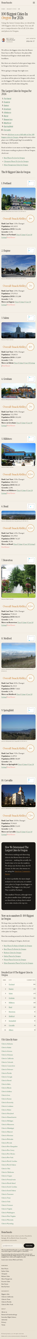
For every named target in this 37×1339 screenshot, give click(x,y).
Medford (7, 123)
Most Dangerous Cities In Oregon (16, 165)
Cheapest (4, 1274)
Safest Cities (5, 1271)
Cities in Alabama (7, 1044)
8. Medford (6, 638)
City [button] (10, 980)
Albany (11, 1030)
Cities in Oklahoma (7, 1172)
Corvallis (7, 130)
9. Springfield (7, 710)
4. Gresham (6, 379)
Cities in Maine (6, 1110)
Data (18, 235)
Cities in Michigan (7, 1121)
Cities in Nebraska (7, 1139)
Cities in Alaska (6, 1047)
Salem (6, 105)
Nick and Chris (17, 1260)
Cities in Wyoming (7, 1224)
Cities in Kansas (6, 1099)
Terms (3, 1325)
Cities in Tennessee (7, 1194)
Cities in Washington (8, 1213)
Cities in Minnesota (7, 1124)
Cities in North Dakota (8, 1165)
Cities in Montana (7, 1135)
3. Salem (5, 318)
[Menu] (34, 2)
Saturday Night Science (14, 1255)
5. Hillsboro (6, 439)
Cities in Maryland (7, 1113)
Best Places (4, 1268)
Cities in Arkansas (7, 1055)
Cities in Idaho (6, 1084)
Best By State (5, 1286)
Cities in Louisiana (7, 1106)
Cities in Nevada (6, 1143)
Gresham (7, 109)
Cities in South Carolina (9, 1187)
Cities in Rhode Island (8, 1183)
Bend (6, 116)
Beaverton (8, 119)
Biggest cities (5, 1294)
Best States (4, 1284)
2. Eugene (5, 250)
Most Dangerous (6, 1279)
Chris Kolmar (10, 40)
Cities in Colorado (7, 1062)
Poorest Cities (5, 1281)
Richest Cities (5, 1276)
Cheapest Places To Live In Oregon (16, 161)
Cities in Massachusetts (8, 1117)
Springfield (8, 126)
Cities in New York (7, 1157)
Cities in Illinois (6, 1088)
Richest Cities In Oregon (12, 953)
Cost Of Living (29, 363)
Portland (7, 98)
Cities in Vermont (7, 1205)
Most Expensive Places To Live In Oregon (18, 963)
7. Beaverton (6, 560)
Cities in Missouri (7, 1132)
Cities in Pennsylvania (8, 1180)
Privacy (3, 1322)
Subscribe (29, 1245)
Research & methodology (9, 1314)
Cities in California (7, 1058)
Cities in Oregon (6, 1176)
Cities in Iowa (5, 1095)
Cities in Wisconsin (7, 1220)
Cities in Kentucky (7, 1102)
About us (4, 1312)
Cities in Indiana (6, 1091)
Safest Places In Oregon (12, 956)
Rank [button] (4, 980)
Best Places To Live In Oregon (14, 158)
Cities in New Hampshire (9, 1146)
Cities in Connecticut (8, 1066)
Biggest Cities (11, 9)
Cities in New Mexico (8, 1154)
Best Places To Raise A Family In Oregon (18, 946)
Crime (23, 235)
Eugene (7, 102)
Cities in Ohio (5, 1169)
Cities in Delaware (7, 1069)
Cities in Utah (5, 1202)
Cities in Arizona (6, 1051)
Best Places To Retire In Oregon (15, 949)
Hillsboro (7, 112)
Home (3, 9)
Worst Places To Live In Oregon (15, 960)
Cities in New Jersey (7, 1150)
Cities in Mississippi (7, 1128)
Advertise (4, 1320)
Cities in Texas (6, 1198)
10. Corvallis (6, 780)
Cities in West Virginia (8, 1216)
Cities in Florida (6, 1073)
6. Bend (4, 506)
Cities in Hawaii (6, 1080)
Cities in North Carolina (9, 1161)
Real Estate (11, 237)
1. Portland (6, 183)
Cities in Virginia (6, 1209)
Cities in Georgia (6, 1077)
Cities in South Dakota (8, 1191)
